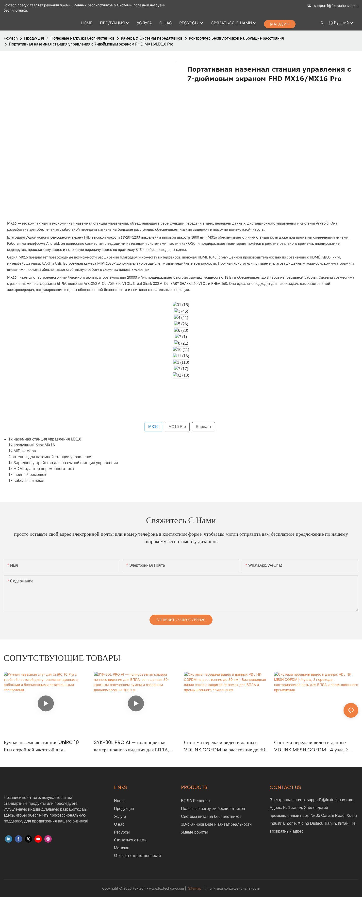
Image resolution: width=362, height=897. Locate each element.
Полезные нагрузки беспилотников (82, 38)
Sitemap (194, 888)
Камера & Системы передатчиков (151, 38)
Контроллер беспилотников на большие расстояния (236, 38)
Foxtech (11, 38)
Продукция (34, 38)
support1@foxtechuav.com (336, 5)
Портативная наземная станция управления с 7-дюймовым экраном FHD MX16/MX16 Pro (91, 44)
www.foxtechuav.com (167, 888)
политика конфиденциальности (233, 888)
